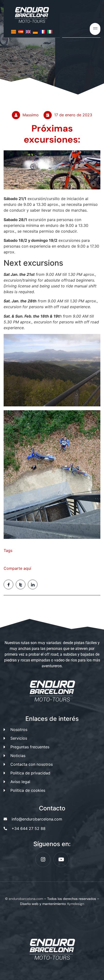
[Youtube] (61, 859)
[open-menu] (95, 29)
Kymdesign (75, 904)
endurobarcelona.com (26, 899)
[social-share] (8, 584)
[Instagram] (43, 859)
